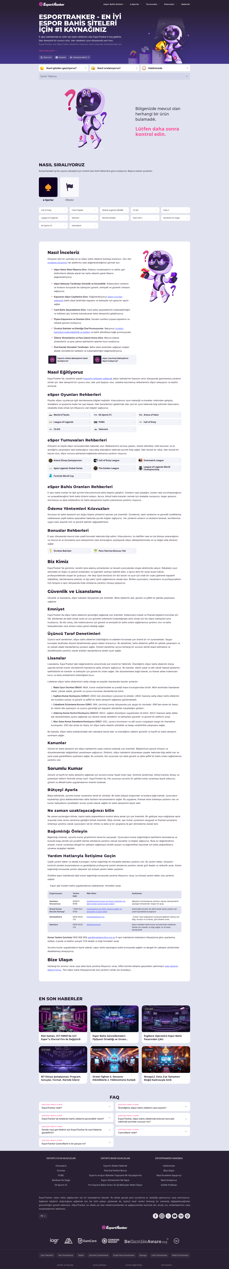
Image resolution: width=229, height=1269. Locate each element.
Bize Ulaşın (168, 1170)
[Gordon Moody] (110, 1241)
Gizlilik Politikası (169, 1184)
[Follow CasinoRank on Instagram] (162, 1216)
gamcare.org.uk (94, 924)
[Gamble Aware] (146, 1241)
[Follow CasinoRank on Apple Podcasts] (187, 1216)
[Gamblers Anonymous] (68, 1241)
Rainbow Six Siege (61, 1180)
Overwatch (61, 1165)
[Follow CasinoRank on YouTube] (174, 1216)
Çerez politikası (99, 1265)
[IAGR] (54, 1241)
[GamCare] (87, 1241)
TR (42, 1216)
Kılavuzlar (169, 4)
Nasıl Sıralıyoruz (169, 1180)
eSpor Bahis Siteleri (113, 4)
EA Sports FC (61, 1184)
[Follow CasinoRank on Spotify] (181, 1216)
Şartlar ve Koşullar (65, 1265)
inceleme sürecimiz (57, 262)
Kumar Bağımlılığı (134, 1265)
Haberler (185, 4)
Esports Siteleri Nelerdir (115, 1165)
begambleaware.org (96, 917)
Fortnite (61, 1170)
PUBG (61, 1175)
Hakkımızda (169, 1165)
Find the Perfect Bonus (115, 1170)
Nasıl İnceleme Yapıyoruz (168, 1175)
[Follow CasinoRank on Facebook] (155, 1216)
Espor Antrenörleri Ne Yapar (115, 1180)
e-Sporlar (134, 4)
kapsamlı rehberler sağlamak (97, 378)
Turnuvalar (151, 4)
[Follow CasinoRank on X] (168, 1216)
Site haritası (166, 1265)
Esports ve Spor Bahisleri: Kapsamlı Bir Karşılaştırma (115, 1175)
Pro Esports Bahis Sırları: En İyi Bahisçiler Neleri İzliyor (115, 1184)
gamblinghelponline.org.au (101, 937)
